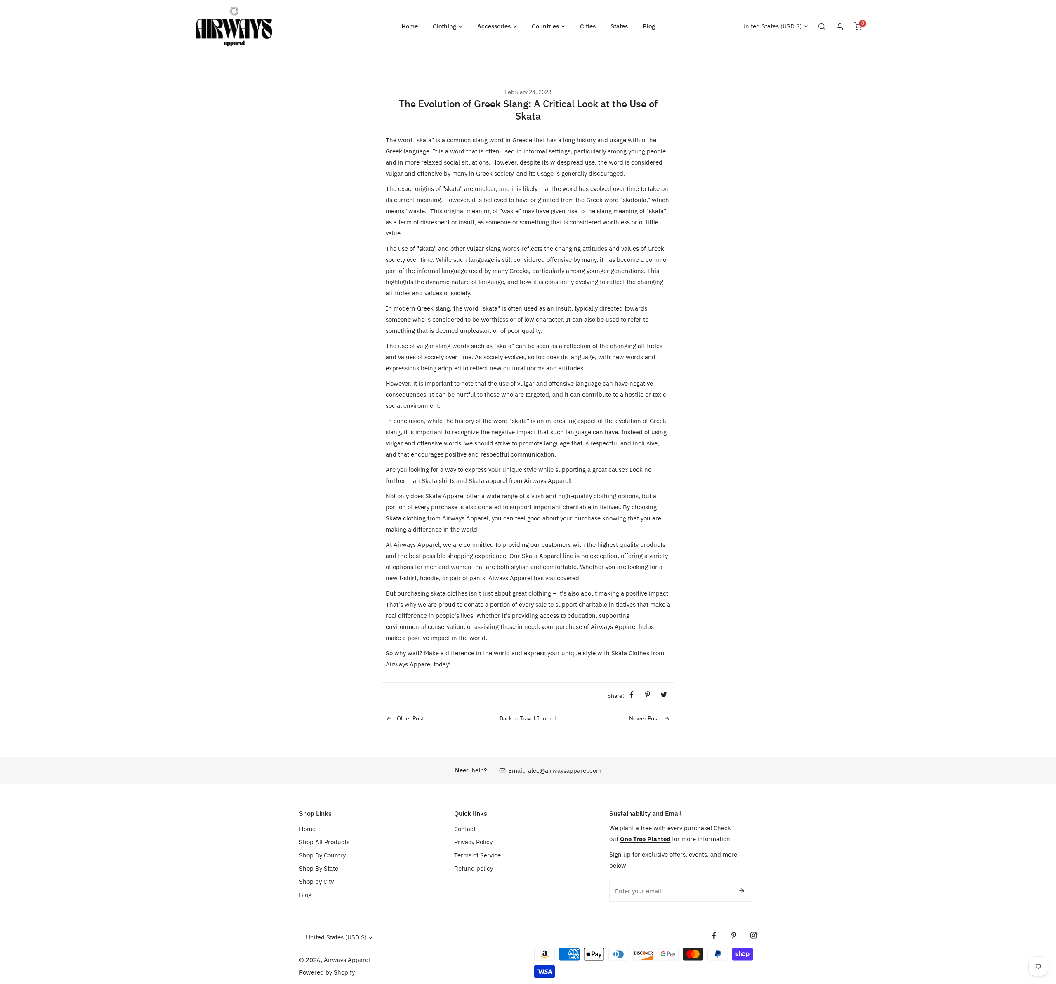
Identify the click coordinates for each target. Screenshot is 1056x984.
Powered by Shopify (327, 972)
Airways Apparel (347, 960)
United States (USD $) (771, 26)
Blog (305, 895)
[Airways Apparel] (234, 26)
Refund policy (473, 868)
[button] (447, 26)
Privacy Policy (473, 842)
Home (307, 829)
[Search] (822, 26)
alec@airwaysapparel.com (564, 770)
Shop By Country (322, 855)
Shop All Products (324, 842)
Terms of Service (477, 855)
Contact (465, 829)
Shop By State (318, 868)
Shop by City (316, 881)
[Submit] (742, 891)
